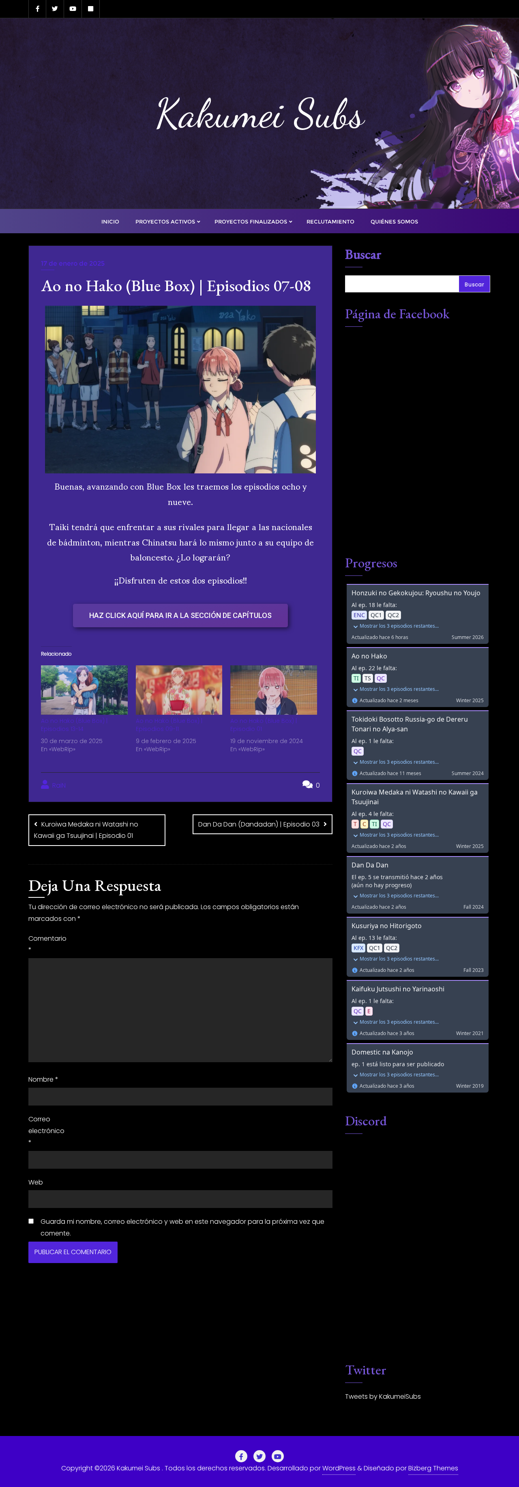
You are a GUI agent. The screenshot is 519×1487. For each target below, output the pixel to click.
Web (35, 1182)
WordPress (339, 1468)
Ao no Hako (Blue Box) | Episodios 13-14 (74, 725)
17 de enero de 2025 (73, 263)
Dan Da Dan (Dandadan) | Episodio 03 (259, 824)
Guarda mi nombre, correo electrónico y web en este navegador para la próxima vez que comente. (182, 1227)
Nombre (43, 1079)
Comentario (46, 944)
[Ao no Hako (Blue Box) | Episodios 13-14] (84, 690)
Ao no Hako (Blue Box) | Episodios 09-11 (169, 725)
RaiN (58, 785)
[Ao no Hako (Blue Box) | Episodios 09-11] (179, 690)
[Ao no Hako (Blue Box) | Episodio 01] (273, 690)
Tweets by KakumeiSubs (383, 1396)
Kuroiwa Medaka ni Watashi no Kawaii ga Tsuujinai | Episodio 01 (86, 830)
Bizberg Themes (433, 1468)
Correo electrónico (46, 1130)
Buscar (363, 255)
